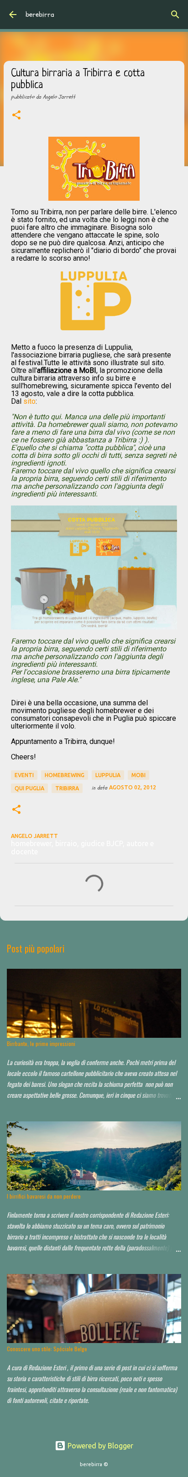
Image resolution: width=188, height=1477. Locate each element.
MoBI (138, 775)
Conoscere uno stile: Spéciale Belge (47, 1349)
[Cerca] (175, 14)
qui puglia (29, 788)
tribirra (67, 788)
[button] (16, 115)
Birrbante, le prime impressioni (41, 1043)
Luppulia (107, 775)
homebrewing (64, 775)
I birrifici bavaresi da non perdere (44, 1196)
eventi (24, 775)
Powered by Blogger (99, 1446)
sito (29, 401)
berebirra (40, 15)
